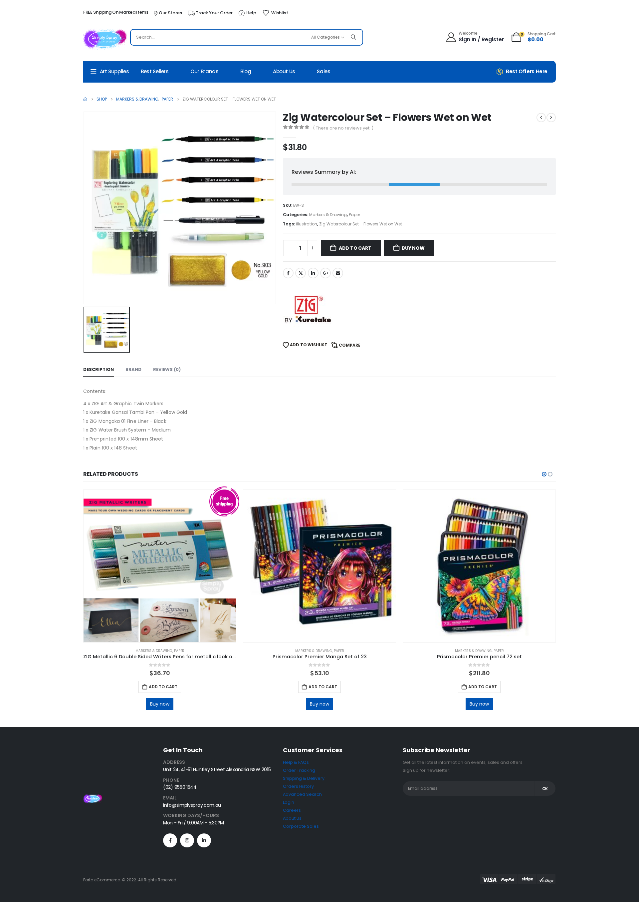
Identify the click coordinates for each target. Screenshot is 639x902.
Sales (323, 71)
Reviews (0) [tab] (167, 369)
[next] (551, 117)
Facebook (288, 273)
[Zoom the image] (92, 798)
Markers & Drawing (328, 214)
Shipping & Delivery (303, 778)
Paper (354, 214)
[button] (544, 474)
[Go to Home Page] (85, 99)
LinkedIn (313, 273)
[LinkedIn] (204, 840)
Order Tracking (299, 770)
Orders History (298, 786)
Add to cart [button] (163, 687)
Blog (245, 71)
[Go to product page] (160, 566)
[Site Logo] (105, 39)
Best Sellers (155, 71)
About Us (284, 71)
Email (337, 273)
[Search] (353, 37)
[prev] (541, 117)
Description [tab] (98, 369)
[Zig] (308, 309)
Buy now (413, 248)
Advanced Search (302, 794)
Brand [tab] (133, 369)
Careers (292, 810)
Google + (325, 273)
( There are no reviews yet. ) (343, 128)
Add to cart (355, 248)
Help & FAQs (296, 762)
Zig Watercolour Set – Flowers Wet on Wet (360, 224)
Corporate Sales (301, 826)
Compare (349, 345)
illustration (306, 224)
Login (288, 802)
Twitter (300, 273)
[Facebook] (170, 840)
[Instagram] (187, 840)
